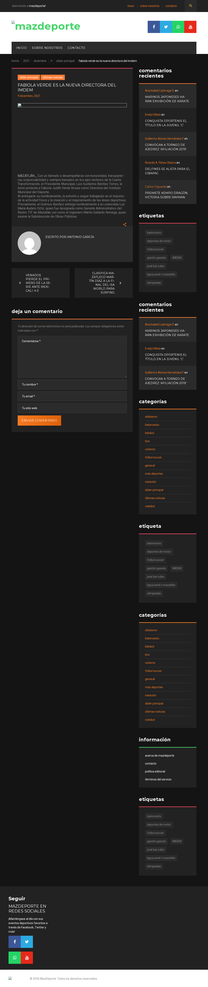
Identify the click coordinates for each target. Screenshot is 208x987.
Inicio (131, 6)
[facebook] (154, 27)
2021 (26, 60)
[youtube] (190, 27)
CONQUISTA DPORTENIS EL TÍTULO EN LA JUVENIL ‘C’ (166, 123)
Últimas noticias (53, 77)
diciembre (40, 60)
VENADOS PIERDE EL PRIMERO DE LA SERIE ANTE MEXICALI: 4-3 (38, 282)
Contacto (171, 6)
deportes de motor (159, 241)
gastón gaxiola (156, 257)
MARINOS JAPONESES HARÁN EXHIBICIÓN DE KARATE (167, 99)
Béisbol (149, 433)
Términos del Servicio (158, 779)
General (150, 465)
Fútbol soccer (153, 457)
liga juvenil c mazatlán (161, 274)
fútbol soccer (155, 249)
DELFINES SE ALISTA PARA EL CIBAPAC (167, 171)
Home (15, 60)
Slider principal (65, 60)
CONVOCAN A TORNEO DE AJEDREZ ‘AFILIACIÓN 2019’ (165, 147)
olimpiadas (154, 282)
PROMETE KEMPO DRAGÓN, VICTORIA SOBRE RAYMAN (166, 195)
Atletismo (151, 416)
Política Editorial (155, 771)
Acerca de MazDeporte (159, 755)
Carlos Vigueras (156, 186)
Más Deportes (154, 473)
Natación (150, 481)
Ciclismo (150, 449)
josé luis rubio (155, 266)
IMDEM (176, 257)
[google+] (178, 27)
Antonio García (80, 237)
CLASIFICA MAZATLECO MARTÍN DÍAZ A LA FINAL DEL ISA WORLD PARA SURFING (101, 282)
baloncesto (154, 232)
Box (147, 441)
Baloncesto (152, 424)
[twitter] (166, 27)
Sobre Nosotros (149, 6)
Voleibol (150, 506)
